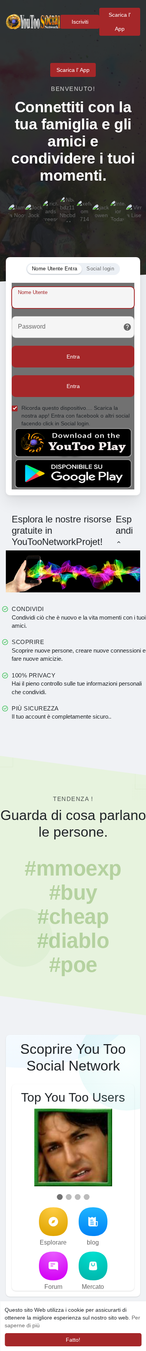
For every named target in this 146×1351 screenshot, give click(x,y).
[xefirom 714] (84, 209)
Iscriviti (80, 22)
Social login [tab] (100, 269)
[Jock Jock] (34, 212)
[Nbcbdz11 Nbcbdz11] (67, 205)
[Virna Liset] (135, 212)
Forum (53, 1286)
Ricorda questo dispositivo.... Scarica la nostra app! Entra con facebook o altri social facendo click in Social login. (75, 416)
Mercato (93, 1286)
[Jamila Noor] (17, 212)
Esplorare (53, 1242)
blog (93, 1242)
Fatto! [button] (73, 1340)
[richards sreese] (51, 209)
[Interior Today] (118, 209)
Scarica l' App (120, 22)
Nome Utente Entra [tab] (54, 269)
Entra (73, 356)
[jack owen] (101, 212)
